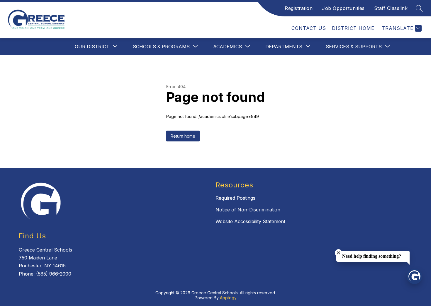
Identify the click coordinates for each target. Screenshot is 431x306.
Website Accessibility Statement (250, 221)
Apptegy (228, 297)
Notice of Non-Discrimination (248, 210)
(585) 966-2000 (53, 274)
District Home (353, 28)
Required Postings (235, 198)
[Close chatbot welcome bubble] (338, 253)
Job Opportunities (343, 8)
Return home (183, 136)
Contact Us (308, 28)
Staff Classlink (391, 8)
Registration (299, 8)
